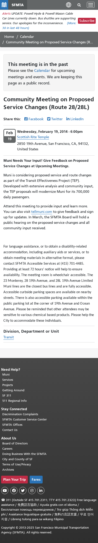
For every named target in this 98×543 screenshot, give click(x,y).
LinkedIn (77, 119)
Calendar (27, 37)
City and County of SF (17, 459)
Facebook (36, 119)
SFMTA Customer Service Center (24, 419)
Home (9, 37)
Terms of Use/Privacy (16, 464)
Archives (8, 470)
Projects (7, 385)
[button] (68, 4)
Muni (6, 374)
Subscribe (86, 21)
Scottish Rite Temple (33, 137)
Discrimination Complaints (20, 414)
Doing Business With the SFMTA (24, 454)
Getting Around (13, 390)
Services (7, 380)
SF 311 (6, 395)
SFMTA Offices (12, 425)
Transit (8, 337)
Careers (7, 449)
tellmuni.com (41, 212)
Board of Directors (15, 443)
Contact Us (9, 430)
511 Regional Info (14, 401)
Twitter (57, 119)
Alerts (6, 14)
